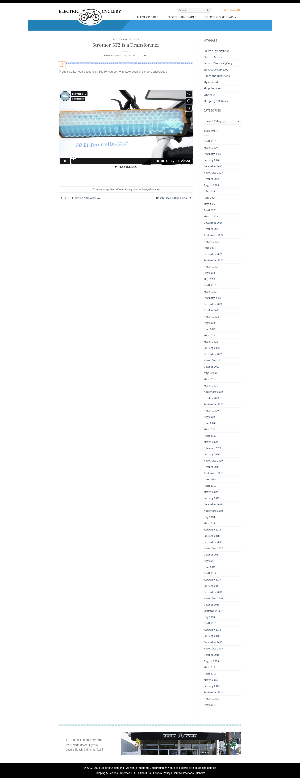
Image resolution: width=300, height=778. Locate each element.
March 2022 (211, 341)
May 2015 (209, 667)
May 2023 (209, 279)
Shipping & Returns (216, 101)
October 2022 (211, 310)
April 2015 (210, 673)
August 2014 (211, 698)
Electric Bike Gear (219, 17)
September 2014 (213, 692)
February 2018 (212, 529)
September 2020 (213, 404)
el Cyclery (142, 55)
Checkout (209, 94)
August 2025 (211, 185)
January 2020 (212, 454)
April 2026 (210, 141)
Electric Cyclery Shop (216, 51)
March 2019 (211, 492)
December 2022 (213, 304)
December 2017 (213, 542)
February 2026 (212, 154)
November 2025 (213, 172)
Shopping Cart (212, 88)
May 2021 (209, 379)
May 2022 (209, 335)
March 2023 (211, 291)
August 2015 (211, 661)
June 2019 (210, 479)
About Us (145, 773)
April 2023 (210, 285)
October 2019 (211, 467)
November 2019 (213, 460)
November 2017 (213, 548)
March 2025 (211, 216)
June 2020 (210, 423)
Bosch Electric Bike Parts (172, 198)
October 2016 (211, 604)
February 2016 (212, 629)
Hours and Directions (217, 76)
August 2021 (211, 373)
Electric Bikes (147, 17)
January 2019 (212, 498)
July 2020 (209, 416)
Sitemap (125, 773)
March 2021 (211, 385)
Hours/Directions (183, 773)
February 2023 (212, 298)
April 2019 (210, 485)
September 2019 (213, 473)
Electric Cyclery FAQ (216, 69)
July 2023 (209, 272)
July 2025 (209, 191)
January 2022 (212, 348)
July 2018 (209, 517)
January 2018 (212, 535)
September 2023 (213, 260)
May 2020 (209, 429)
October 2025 (211, 179)
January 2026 (212, 160)
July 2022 (209, 323)
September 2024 (213, 235)
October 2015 (211, 654)
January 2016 (212, 636)
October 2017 (211, 554)
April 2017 (210, 573)
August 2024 (211, 241)
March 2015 (211, 679)
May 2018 (209, 523)
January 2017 (212, 585)
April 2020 (210, 435)
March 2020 (211, 442)
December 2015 (213, 642)
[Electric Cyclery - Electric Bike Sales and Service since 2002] (90, 15)
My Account (211, 82)
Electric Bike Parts (182, 17)
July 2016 (209, 617)
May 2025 (209, 204)
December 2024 (213, 222)
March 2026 (211, 147)
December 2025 (213, 166)
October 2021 (211, 366)
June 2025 (210, 197)
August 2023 (211, 266)
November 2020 (213, 391)
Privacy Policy (161, 773)
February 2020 (212, 448)
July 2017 (209, 560)
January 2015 (212, 686)
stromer (155, 189)
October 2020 (211, 398)
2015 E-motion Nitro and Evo (82, 198)
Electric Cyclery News (126, 39)
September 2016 (213, 611)
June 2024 (210, 247)
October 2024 (211, 229)
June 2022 (210, 329)
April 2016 (210, 623)
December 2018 (213, 504)
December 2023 (213, 254)
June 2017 (210, 567)
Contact (200, 773)
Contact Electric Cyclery (218, 63)
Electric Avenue (213, 57)
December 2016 (213, 592)
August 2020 (211, 410)
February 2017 (212, 579)
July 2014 (209, 704)
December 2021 (213, 354)
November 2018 (213, 510)
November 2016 (213, 598)
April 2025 (210, 210)
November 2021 (213, 360)
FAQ (135, 773)
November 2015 (213, 648)
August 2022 (211, 316)
